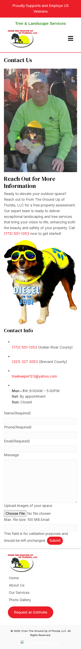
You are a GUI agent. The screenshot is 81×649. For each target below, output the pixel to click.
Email (45, 520)
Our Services (19, 592)
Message (11, 455)
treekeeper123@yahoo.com (34, 376)
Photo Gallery (20, 600)
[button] (30, 612)
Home (14, 578)
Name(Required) (17, 413)
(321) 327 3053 (25, 362)
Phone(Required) (18, 427)
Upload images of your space (28, 506)
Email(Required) (17, 441)
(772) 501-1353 (16, 233)
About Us (16, 585)
